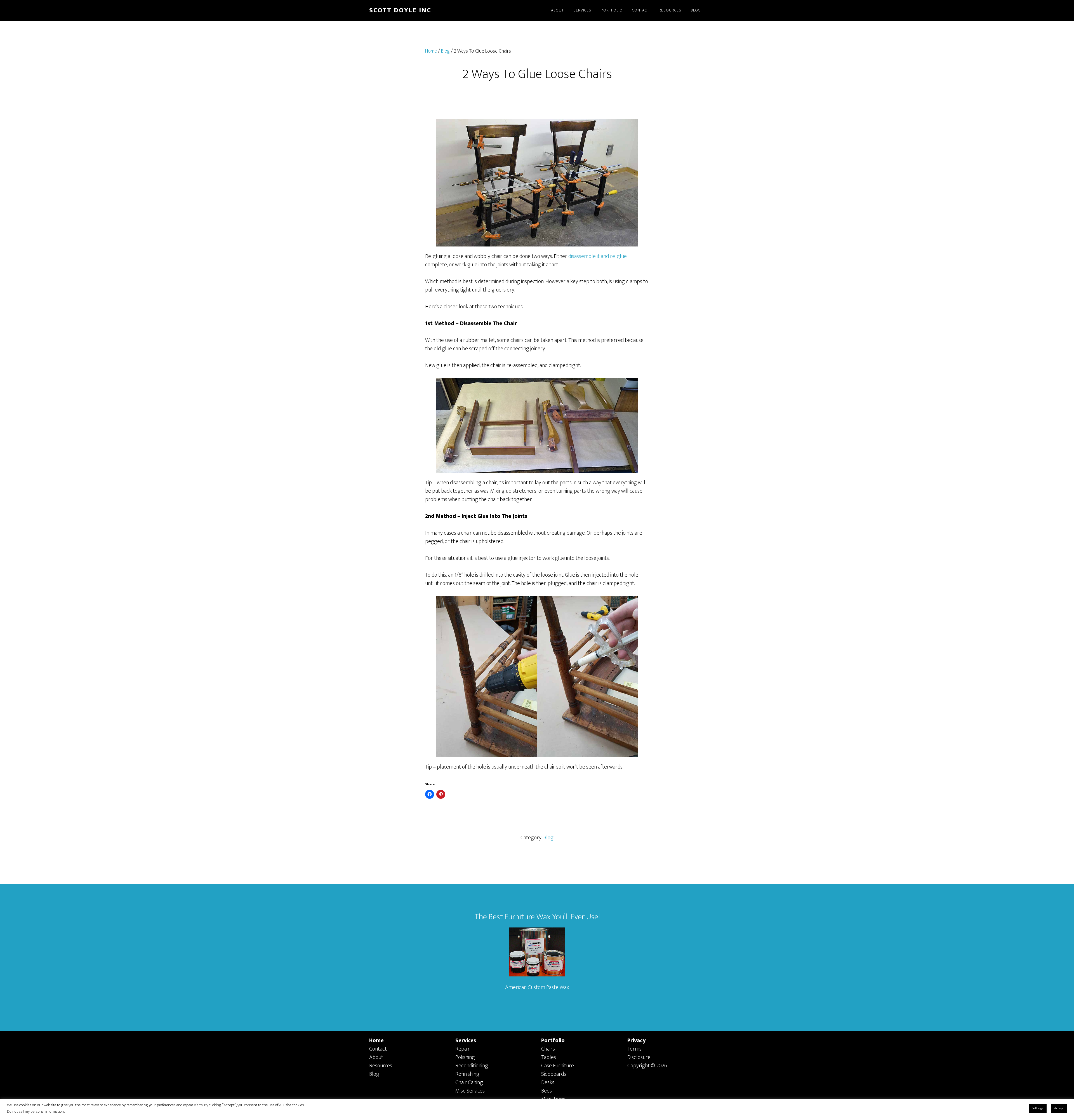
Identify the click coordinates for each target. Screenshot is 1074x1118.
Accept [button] (1059, 1108)
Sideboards (553, 1074)
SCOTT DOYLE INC (400, 10)
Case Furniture (557, 1065)
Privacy (636, 1040)
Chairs (548, 1049)
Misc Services (470, 1091)
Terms (634, 1049)
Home (376, 1040)
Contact (378, 1049)
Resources (380, 1065)
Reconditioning (471, 1065)
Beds (546, 1091)
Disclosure (639, 1057)
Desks (547, 1082)
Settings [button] (1037, 1108)
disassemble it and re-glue (597, 256)
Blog (548, 837)
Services (465, 1040)
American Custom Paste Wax (537, 987)
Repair (462, 1049)
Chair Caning (469, 1082)
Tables (548, 1057)
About (376, 1057)
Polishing (465, 1057)
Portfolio (553, 1040)
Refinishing (467, 1074)
